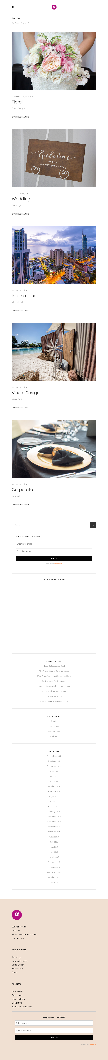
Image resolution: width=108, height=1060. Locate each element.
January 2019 (54, 812)
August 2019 (54, 796)
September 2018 (54, 832)
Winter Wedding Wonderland (54, 691)
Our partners (17, 995)
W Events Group (19, 23)
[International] (54, 255)
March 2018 (54, 857)
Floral (17, 102)
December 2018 (54, 817)
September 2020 (54, 766)
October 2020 (54, 761)
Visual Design (26, 393)
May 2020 (54, 776)
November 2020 (54, 756)
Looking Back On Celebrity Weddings (54, 686)
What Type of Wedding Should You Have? (54, 676)
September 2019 (54, 791)
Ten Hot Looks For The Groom (54, 681)
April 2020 (54, 781)
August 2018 (54, 837)
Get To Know (54, 726)
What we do (17, 991)
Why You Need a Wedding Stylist (54, 701)
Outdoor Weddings (54, 696)
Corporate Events (20, 961)
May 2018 (54, 852)
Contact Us (17, 1003)
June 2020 (54, 771)
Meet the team (18, 999)
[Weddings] (54, 158)
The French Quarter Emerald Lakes (54, 671)
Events (54, 721)
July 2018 (54, 842)
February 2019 (54, 806)
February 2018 (54, 862)
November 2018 (54, 822)
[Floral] (54, 61)
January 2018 (54, 867)
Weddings (22, 199)
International (25, 296)
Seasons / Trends (54, 731)
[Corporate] (54, 449)
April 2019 (54, 801)
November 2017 (54, 872)
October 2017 (54, 877)
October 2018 (54, 827)
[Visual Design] (54, 352)
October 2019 (54, 786)
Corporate (22, 490)
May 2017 (54, 882)
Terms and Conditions (22, 1007)
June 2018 (54, 847)
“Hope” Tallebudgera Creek (54, 666)
